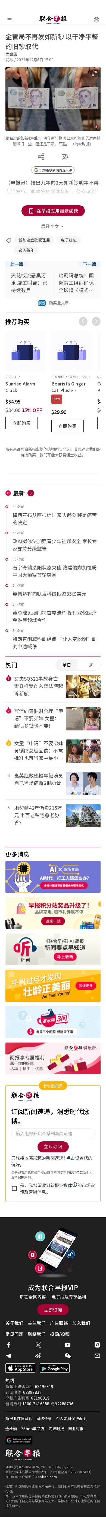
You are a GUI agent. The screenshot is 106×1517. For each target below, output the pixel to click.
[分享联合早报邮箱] (97, 1355)
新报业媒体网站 (18, 1418)
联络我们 (37, 1334)
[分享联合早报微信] (67, 1355)
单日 (66, 664)
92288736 (64, 1403)
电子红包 (69, 240)
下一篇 (89, 264)
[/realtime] (30, 493)
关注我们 (37, 1323)
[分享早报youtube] (67, 1345)
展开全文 (50, 226)
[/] (53, 20)
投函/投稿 (60, 1334)
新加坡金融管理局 (34, 240)
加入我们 (81, 1323)
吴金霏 (11, 54)
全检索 (11, 1428)
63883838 (32, 1392)
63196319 (44, 1386)
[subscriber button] (96, 20)
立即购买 (22, 423)
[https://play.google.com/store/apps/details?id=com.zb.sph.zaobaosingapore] (55, 1368)
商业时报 (75, 1428)
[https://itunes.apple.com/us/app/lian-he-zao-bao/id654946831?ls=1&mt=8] (20, 1368)
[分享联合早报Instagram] (97, 1345)
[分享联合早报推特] (38, 1345)
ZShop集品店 (32, 1428)
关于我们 (14, 1323)
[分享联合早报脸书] (8, 1345)
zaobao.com (46, 1476)
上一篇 (16, 264)
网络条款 (44, 1418)
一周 (89, 664)
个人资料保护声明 (71, 1418)
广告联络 (59, 1323)
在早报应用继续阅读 (57, 211)
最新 (19, 492)
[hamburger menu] (9, 20)
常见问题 (14, 1334)
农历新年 (26, 250)
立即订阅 (53, 1309)
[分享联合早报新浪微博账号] (38, 1355)
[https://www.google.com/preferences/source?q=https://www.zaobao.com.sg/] (19, 1440)
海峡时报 (56, 1428)
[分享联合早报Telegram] (8, 1355)
